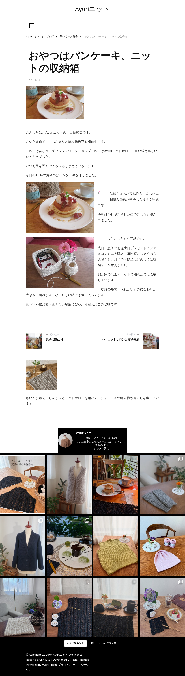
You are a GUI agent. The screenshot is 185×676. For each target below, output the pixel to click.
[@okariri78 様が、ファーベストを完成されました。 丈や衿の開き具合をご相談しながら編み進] (69, 485)
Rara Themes (80, 660)
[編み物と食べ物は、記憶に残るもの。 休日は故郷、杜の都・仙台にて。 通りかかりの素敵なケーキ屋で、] (69, 546)
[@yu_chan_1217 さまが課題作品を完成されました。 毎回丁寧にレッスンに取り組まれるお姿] (22, 607)
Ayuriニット (92, 10)
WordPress (49, 665)
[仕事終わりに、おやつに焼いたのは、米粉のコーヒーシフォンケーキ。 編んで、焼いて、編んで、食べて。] (69, 607)
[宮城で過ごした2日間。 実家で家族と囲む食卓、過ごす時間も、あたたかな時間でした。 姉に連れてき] (115, 485)
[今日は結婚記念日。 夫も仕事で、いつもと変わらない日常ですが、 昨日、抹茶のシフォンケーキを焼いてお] (115, 607)
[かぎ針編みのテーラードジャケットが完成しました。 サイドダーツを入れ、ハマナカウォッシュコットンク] (22, 546)
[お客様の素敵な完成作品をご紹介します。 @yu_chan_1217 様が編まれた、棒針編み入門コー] (115, 546)
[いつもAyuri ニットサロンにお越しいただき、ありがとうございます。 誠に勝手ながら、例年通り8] (22, 485)
